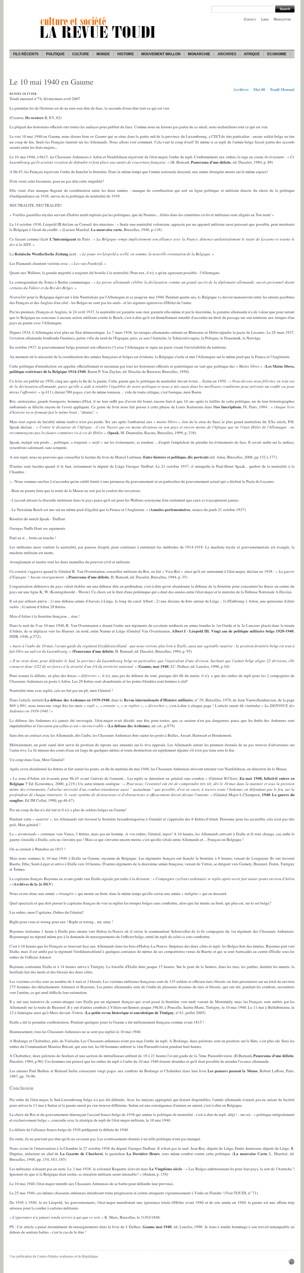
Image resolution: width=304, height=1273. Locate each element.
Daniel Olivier (23, 94)
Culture (80, 54)
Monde (103, 54)
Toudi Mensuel (282, 89)
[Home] (99, 39)
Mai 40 (259, 89)
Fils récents (26, 54)
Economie (276, 54)
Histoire (125, 54)
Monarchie (199, 54)
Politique (55, 54)
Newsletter (282, 19)
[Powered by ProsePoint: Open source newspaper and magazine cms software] (291, 1263)
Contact (250, 19)
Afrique (252, 54)
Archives (227, 54)
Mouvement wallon (160, 54)
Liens (265, 19)
